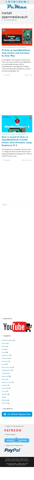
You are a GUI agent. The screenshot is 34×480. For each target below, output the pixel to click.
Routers (4, 379)
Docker (4, 47)
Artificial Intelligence (7, 340)
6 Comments (6, 75)
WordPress (5, 403)
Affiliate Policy (23, 459)
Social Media (5, 388)
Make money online (7, 367)
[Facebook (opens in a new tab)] (9, 2)
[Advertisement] (17, 98)
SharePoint (5, 385)
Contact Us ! (26, 460)
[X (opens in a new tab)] (6, 2)
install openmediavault (10, 20)
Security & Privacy (7, 382)
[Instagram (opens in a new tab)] (17, 2)
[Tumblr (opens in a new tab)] (22, 2)
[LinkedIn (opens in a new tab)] (20, 2)
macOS (3, 364)
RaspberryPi (22, 47)
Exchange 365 (5, 358)
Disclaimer (8, 459)
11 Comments (7, 160)
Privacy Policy (15, 459)
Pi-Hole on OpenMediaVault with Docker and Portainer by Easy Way (16, 53)
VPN (3, 397)
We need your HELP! (10, 460)
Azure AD (4, 343)
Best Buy (4, 346)
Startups (4, 391)
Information (5, 361)
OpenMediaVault (12, 47)
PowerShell (5, 373)
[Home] (2, 20)
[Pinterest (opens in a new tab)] (12, 2)
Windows (4, 400)
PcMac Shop (19, 460)
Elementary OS (6, 355)
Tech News (5, 394)
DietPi (3, 349)
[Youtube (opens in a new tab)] (25, 2)
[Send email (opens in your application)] (28, 2)
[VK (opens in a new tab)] (14, 2)
